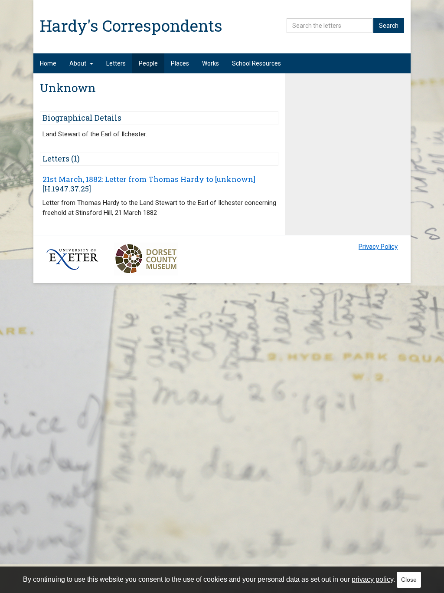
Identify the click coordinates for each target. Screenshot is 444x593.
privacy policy (372, 579)
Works (210, 63)
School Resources (256, 63)
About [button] (77, 63)
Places (180, 63)
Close (409, 579)
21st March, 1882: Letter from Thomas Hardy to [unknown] (148, 179)
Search (388, 25)
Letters (116, 63)
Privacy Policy (378, 246)
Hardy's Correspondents (131, 25)
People (148, 63)
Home (48, 63)
